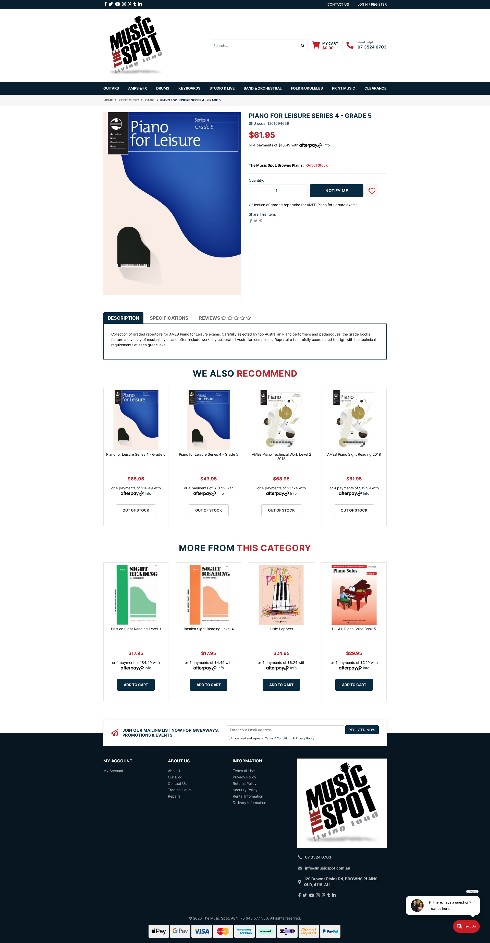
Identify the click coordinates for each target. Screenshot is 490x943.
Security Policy (245, 790)
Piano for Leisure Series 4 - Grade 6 (136, 454)
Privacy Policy (305, 738)
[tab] (123, 318)
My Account (113, 770)
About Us (175, 770)
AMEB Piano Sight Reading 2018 (354, 454)
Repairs (174, 796)
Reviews (210, 318)
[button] (371, 190)
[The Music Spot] (135, 45)
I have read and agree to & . (273, 738)
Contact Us (177, 783)
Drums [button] (162, 88)
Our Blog (175, 777)
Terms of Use (244, 770)
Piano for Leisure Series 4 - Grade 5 (208, 454)
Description (123, 318)
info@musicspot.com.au (327, 868)
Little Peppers (281, 629)
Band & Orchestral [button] (263, 88)
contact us (338, 4)
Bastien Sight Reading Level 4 (209, 629)
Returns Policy (244, 783)
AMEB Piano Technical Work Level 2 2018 (281, 456)
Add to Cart (136, 685)
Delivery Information (249, 802)
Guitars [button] (111, 88)
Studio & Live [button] (222, 88)
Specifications (169, 318)
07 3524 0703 (372, 46)
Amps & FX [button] (137, 88)
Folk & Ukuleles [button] (307, 88)
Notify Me (336, 190)
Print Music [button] (343, 88)
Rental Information (248, 796)
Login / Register (372, 4)
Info (326, 145)
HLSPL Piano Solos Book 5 (354, 629)
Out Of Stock (135, 510)
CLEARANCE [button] (375, 88)
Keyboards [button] (189, 88)
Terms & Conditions (278, 738)
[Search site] (303, 45)
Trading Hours (179, 790)
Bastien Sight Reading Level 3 (136, 629)
